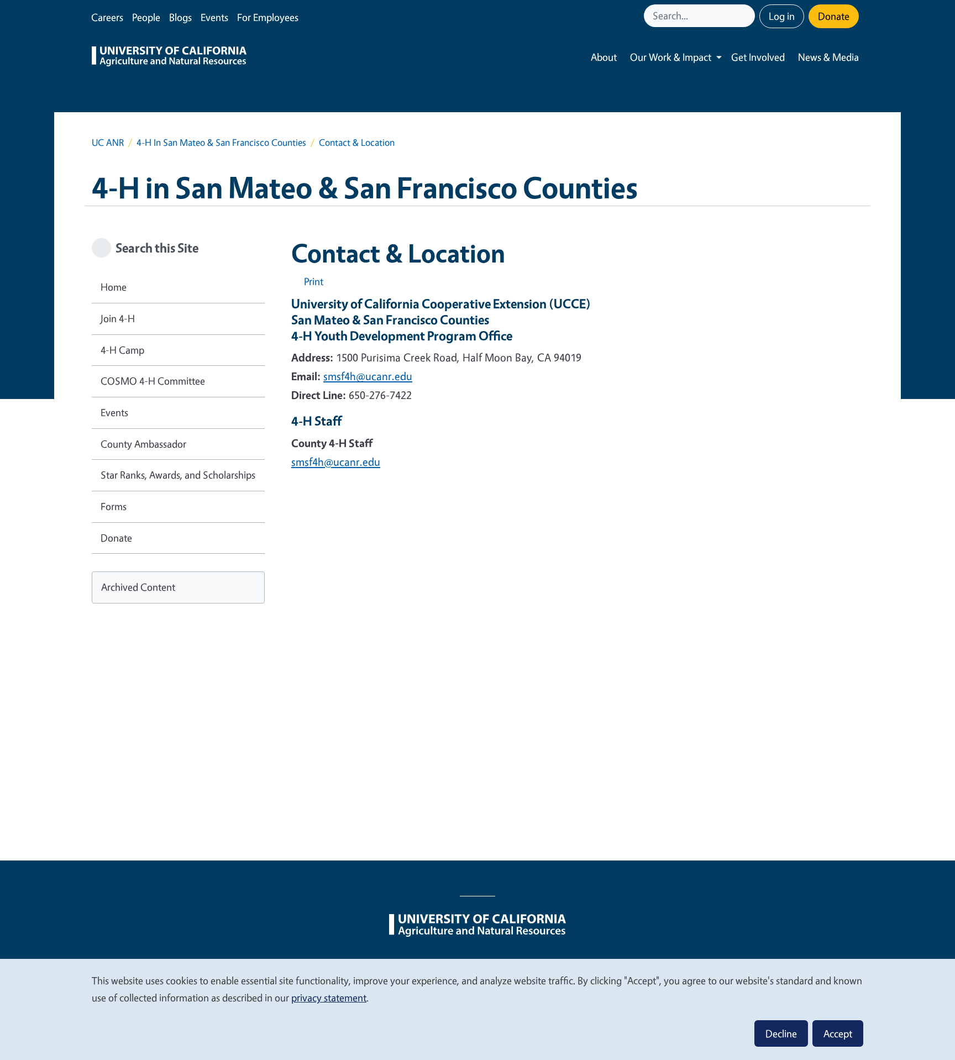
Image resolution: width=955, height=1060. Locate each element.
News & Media (828, 57)
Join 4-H (118, 318)
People (146, 17)
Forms (114, 506)
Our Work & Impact (670, 57)
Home (114, 286)
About (604, 57)
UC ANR (108, 142)
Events (214, 17)
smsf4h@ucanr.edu (367, 376)
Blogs (180, 17)
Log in (782, 16)
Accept (837, 1033)
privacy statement (328, 997)
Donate (833, 16)
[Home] (169, 57)
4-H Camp (122, 349)
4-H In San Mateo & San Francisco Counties (221, 142)
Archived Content (138, 587)
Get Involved (758, 57)
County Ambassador (143, 443)
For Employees (267, 17)
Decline (781, 1033)
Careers (107, 17)
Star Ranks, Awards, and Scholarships (178, 474)
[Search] (748, 15)
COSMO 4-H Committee (153, 380)
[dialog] (477, 1009)
